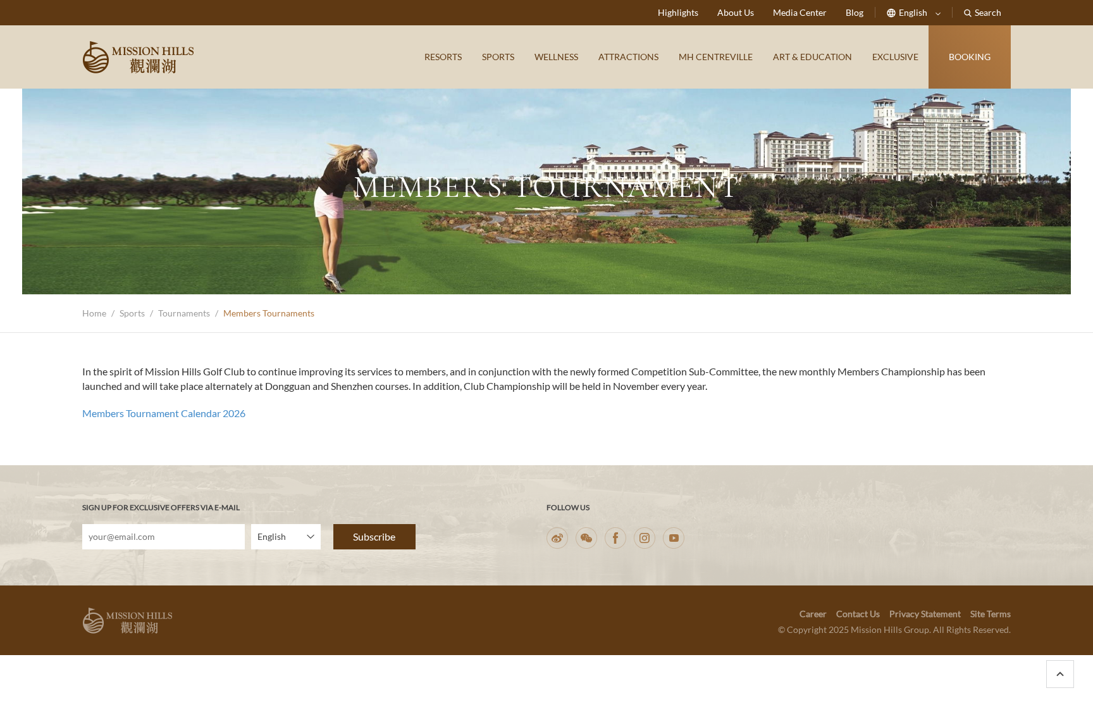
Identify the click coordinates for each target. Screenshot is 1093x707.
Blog (854, 12)
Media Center (800, 12)
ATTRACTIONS (628, 56)
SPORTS (498, 56)
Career (813, 613)
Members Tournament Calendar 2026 (163, 413)
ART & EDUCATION (812, 56)
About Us (735, 12)
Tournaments (184, 313)
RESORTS (443, 56)
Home (94, 313)
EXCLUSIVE (895, 56)
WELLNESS (556, 56)
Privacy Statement (925, 613)
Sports (132, 313)
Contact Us (858, 613)
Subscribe (374, 536)
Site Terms (990, 613)
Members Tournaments (268, 313)
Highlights (678, 12)
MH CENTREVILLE (716, 56)
